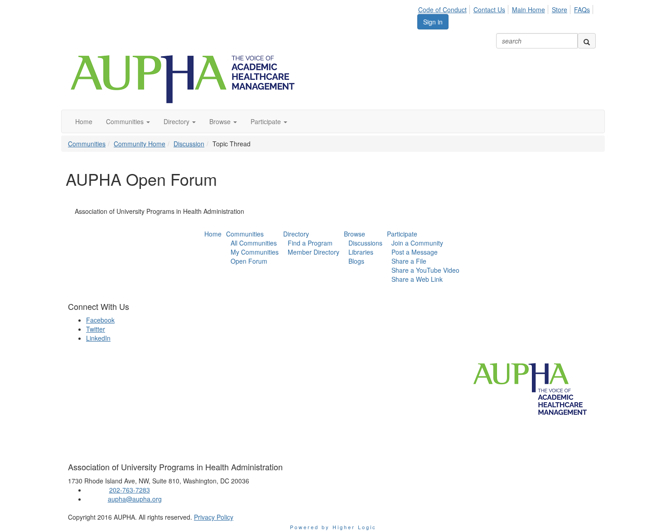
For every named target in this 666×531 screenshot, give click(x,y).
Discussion (189, 143)
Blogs (356, 261)
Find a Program (310, 242)
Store (559, 9)
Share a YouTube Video (425, 270)
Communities (87, 143)
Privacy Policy (213, 516)
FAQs (582, 9)
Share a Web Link (417, 279)
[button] (128, 121)
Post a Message (414, 251)
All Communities (254, 242)
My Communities (255, 251)
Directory (296, 233)
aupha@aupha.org (135, 498)
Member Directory (313, 251)
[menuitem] (445, 8)
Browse (354, 233)
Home (213, 233)
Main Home (528, 9)
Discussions (365, 242)
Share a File (408, 261)
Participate (402, 233)
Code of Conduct (442, 9)
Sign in (433, 21)
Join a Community (417, 242)
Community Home (139, 143)
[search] (587, 40)
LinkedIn (98, 338)
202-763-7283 (129, 489)
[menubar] (506, 8)
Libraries (360, 251)
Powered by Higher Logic (333, 527)
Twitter (95, 328)
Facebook (100, 319)
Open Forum (249, 261)
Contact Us (489, 9)
